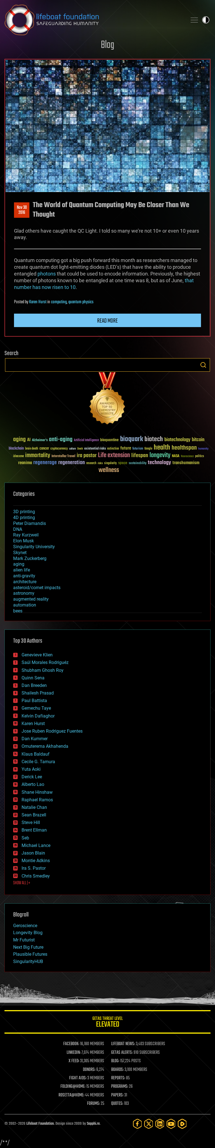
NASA (175, 456)
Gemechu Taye (36, 708)
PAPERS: (117, 1095)
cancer (44, 448)
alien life (21, 570)
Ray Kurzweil (26, 535)
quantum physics (81, 302)
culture (72, 448)
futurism (137, 449)
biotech (153, 439)
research (91, 463)
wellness (109, 470)
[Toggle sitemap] (194, 20)
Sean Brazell (34, 815)
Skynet (20, 552)
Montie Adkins (36, 860)
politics (199, 456)
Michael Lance (36, 845)
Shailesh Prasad (38, 693)
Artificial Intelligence (86, 440)
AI (29, 440)
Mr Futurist (24, 940)
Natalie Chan (34, 807)
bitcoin (198, 440)
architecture (24, 581)
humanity (203, 449)
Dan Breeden (34, 685)
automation (24, 605)
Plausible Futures (30, 954)
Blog (107, 45)
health (162, 448)
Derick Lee (32, 776)
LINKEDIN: (74, 1052)
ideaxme (18, 457)
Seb (25, 838)
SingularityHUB (28, 961)
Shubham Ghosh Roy (43, 670)
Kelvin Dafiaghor (38, 716)
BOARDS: (117, 1069)
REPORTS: (118, 1078)
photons (47, 274)
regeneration (71, 462)
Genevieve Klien (37, 655)
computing (59, 302)
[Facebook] (137, 1124)
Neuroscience (187, 456)
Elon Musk (23, 540)
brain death (31, 449)
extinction (113, 449)
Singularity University (34, 546)
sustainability (137, 464)
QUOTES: (117, 1103)
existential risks (95, 449)
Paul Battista (34, 700)
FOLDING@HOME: (72, 1086)
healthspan (184, 448)
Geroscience (25, 925)
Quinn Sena (33, 678)
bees (17, 611)
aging (19, 439)
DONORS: (89, 1069)
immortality (37, 455)
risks (100, 463)
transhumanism (185, 463)
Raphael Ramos (37, 799)
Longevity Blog (28, 932)
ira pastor (87, 455)
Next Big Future (28, 947)
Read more (107, 321)
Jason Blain (33, 853)
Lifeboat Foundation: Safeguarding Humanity (93, 19)
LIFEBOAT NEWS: (123, 1044)
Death (80, 448)
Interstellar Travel (63, 456)
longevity (159, 455)
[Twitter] (148, 1124)
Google (148, 449)
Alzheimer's (40, 440)
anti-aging (61, 439)
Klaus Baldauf (36, 754)
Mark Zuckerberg (29, 558)
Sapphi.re (93, 1124)
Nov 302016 (22, 210)
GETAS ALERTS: (122, 1052)
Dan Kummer (35, 738)
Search (203, 365)
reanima (25, 463)
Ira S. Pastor (34, 868)
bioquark (131, 439)
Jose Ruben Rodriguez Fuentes (52, 731)
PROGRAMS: (119, 1086)
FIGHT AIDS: (78, 1078)
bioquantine (109, 440)
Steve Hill (31, 822)
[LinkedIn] (159, 1124)
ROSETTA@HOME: (71, 1095)
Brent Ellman (34, 830)
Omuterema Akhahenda (45, 746)
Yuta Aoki (31, 769)
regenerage (45, 463)
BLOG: (115, 1061)
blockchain (16, 448)
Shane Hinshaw (37, 792)
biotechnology (177, 440)
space (122, 462)
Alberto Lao (33, 784)
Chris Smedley (36, 876)
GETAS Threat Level (107, 1023)
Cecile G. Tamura (38, 761)
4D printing (24, 517)
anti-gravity (24, 575)
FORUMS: (93, 1103)
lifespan (139, 455)
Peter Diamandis (29, 523)
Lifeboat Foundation (40, 1124)
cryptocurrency (59, 449)
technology (159, 463)
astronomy (23, 593)
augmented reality (31, 599)
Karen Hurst (37, 302)
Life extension (114, 455)
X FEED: (74, 1061)
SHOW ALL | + (21, 883)
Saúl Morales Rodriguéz (45, 662)
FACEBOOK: (71, 1044)
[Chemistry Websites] (107, 399)
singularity (110, 463)
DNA (17, 529)
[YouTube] (171, 1124)
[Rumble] (182, 1124)
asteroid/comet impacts (36, 587)
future (125, 448)
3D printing (24, 511)
